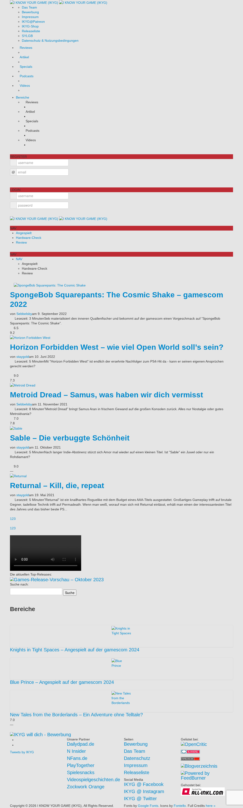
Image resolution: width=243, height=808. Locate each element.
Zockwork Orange (85, 786)
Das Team (29, 7)
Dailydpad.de (80, 744)
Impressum (30, 17)
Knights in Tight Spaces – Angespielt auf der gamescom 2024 (74, 649)
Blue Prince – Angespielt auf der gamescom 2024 (62, 682)
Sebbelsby (24, 314)
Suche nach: (19, 584)
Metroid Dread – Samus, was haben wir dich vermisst (106, 394)
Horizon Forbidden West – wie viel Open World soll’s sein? (117, 347)
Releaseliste (31, 31)
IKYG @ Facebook (144, 784)
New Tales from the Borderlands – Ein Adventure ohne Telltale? (76, 714)
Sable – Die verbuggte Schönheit (70, 438)
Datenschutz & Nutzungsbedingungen (50, 40)
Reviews (26, 48)
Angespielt (24, 233)
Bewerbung (30, 12)
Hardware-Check (28, 238)
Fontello (180, 806)
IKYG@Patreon (33, 21)
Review (21, 242)
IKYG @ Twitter (140, 798)
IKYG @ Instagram (144, 791)
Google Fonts (148, 806)
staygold (22, 357)
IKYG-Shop (30, 26)
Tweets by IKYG (22, 752)
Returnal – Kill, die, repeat (57, 485)
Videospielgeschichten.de (93, 779)
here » (210, 806)
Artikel (24, 57)
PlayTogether (80, 765)
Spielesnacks (80, 772)
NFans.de (77, 758)
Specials (26, 66)
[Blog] (199, 765)
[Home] (58, 2)
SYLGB (27, 36)
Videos (25, 85)
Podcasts (26, 76)
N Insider (76, 751)
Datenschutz (137, 758)
